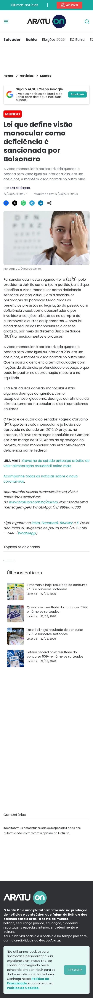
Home (8, 76)
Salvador (12, 39)
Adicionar (77, 94)
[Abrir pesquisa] (87, 21)
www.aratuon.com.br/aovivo (33, 502)
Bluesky (66, 522)
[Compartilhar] (49, 203)
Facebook (49, 522)
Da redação (20, 187)
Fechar (75, 969)
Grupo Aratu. (50, 940)
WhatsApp (27, 533)
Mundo (45, 76)
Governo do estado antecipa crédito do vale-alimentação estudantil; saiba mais (46, 463)
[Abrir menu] (6, 21)
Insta (35, 522)
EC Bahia (77, 39)
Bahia (31, 39)
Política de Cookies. (23, 988)
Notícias (27, 76)
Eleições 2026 (53, 39)
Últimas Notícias (24, 5)
